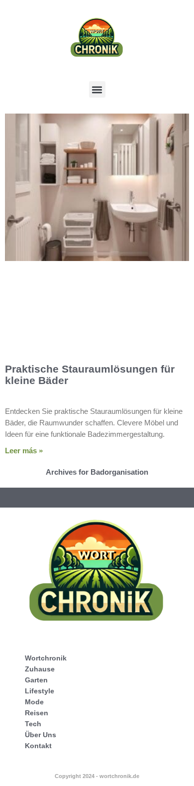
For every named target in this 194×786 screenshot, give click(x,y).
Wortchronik (46, 658)
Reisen (36, 713)
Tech (33, 724)
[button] (97, 89)
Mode (34, 702)
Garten (36, 680)
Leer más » (24, 450)
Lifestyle (39, 691)
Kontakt (38, 746)
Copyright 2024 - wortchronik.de (97, 776)
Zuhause (40, 669)
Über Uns (40, 735)
